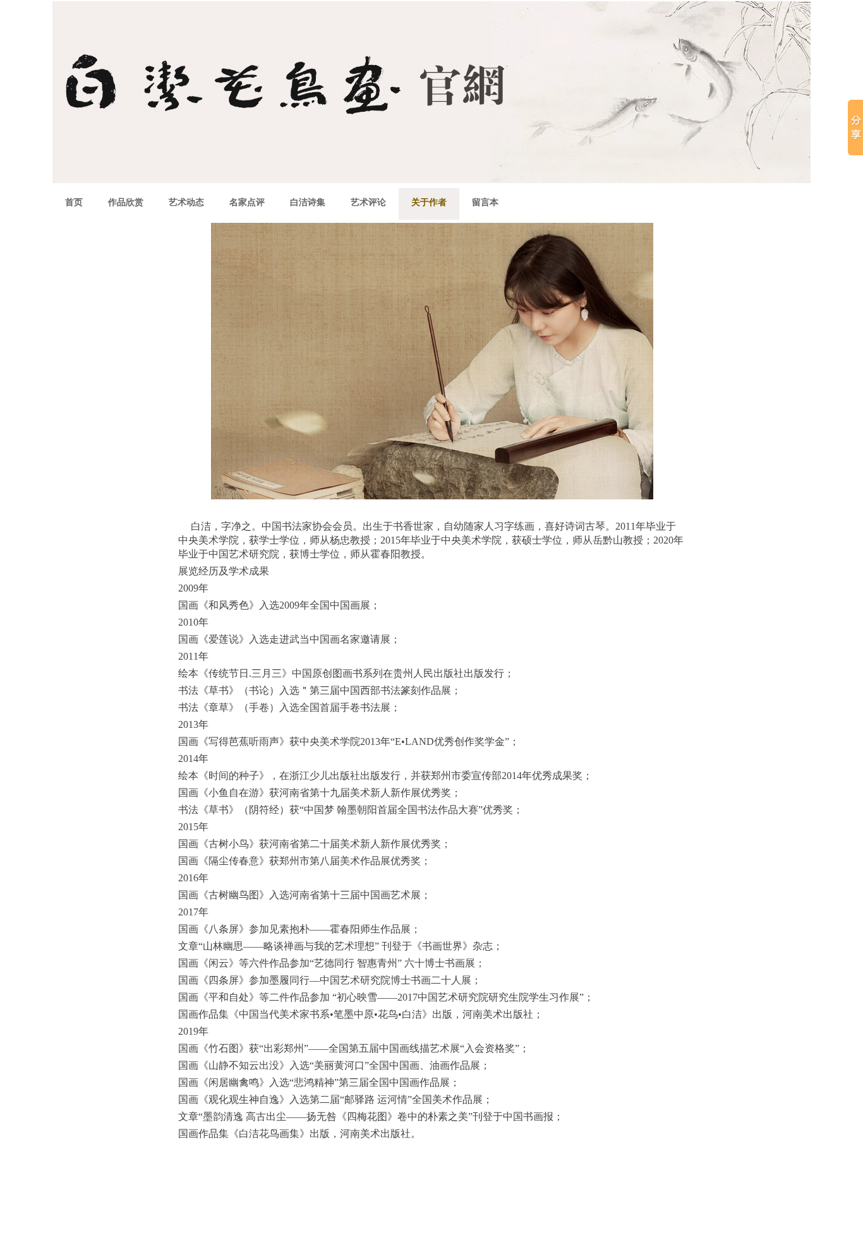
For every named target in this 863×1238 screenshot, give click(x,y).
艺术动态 (186, 202)
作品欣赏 (125, 202)
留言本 (485, 202)
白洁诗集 (307, 202)
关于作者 (429, 202)
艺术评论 (368, 202)
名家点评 (247, 202)
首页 (74, 202)
